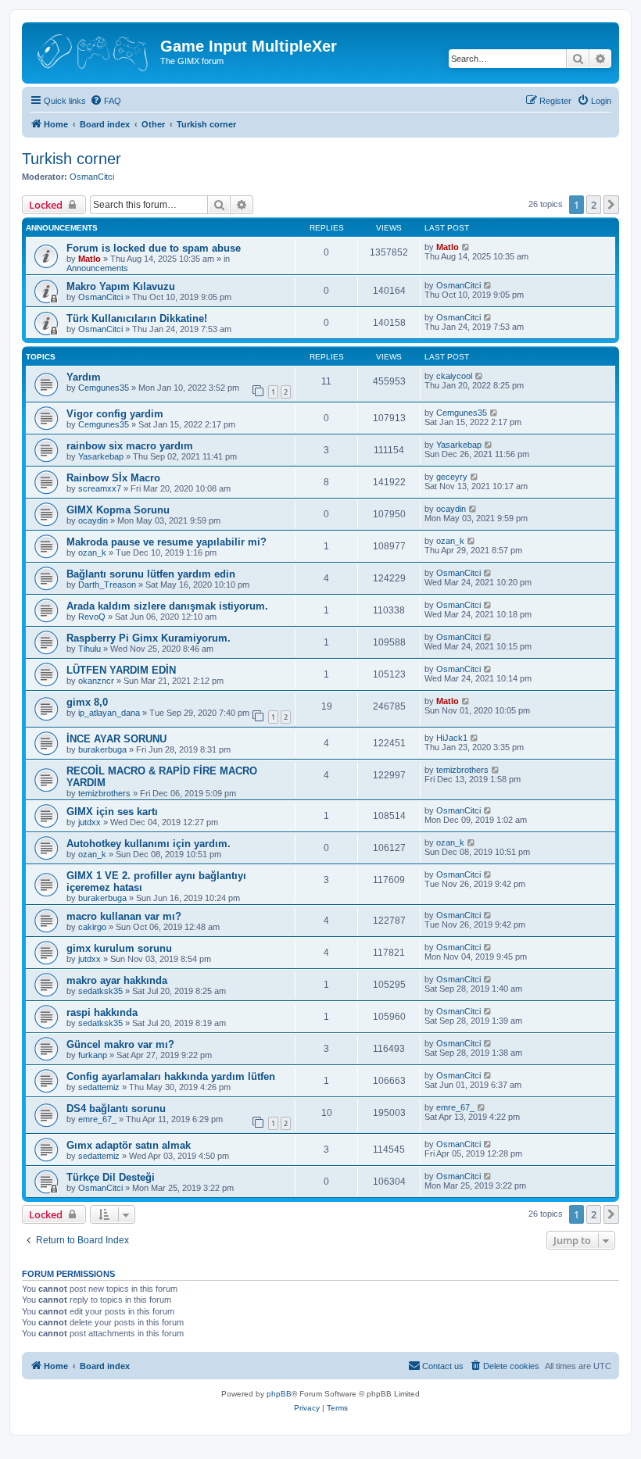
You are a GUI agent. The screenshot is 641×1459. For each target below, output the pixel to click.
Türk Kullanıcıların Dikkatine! (136, 318)
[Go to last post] (466, 247)
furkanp (92, 1055)
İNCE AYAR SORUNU (116, 739)
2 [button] (593, 205)
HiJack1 (451, 737)
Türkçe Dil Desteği (110, 1177)
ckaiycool (454, 376)
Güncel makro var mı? (120, 1044)
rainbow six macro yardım (129, 446)
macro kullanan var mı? (123, 916)
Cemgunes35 (103, 387)
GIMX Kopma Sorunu (118, 510)
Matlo (89, 258)
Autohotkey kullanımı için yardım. (148, 843)
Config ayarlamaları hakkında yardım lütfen (170, 1076)
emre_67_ (97, 1119)
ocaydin (93, 520)
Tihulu (89, 648)
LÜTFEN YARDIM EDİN (121, 670)
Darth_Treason (107, 584)
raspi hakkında (102, 1012)
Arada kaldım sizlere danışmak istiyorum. (167, 606)
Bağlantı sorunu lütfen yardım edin (150, 574)
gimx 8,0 (87, 702)
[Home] (93, 51)
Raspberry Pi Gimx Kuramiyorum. (148, 638)
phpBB (279, 1393)
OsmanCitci (92, 176)
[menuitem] (105, 100)
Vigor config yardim (114, 414)
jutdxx (89, 822)
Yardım (83, 377)
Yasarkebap (101, 456)
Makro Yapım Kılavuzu (120, 286)
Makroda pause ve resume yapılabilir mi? (166, 542)
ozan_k (92, 552)
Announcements (97, 268)
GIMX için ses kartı (112, 811)
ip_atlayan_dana (109, 712)
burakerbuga (102, 749)
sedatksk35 (100, 991)
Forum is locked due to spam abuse (153, 248)
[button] (611, 204)
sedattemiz (99, 1087)
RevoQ (92, 616)
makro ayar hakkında (116, 980)
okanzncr (96, 680)
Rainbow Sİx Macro (113, 478)
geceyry (451, 476)
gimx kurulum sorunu (119, 948)
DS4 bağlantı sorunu (116, 1108)
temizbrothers (104, 793)
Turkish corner (71, 158)
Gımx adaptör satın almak (128, 1145)
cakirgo (92, 927)
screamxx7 (99, 488)
